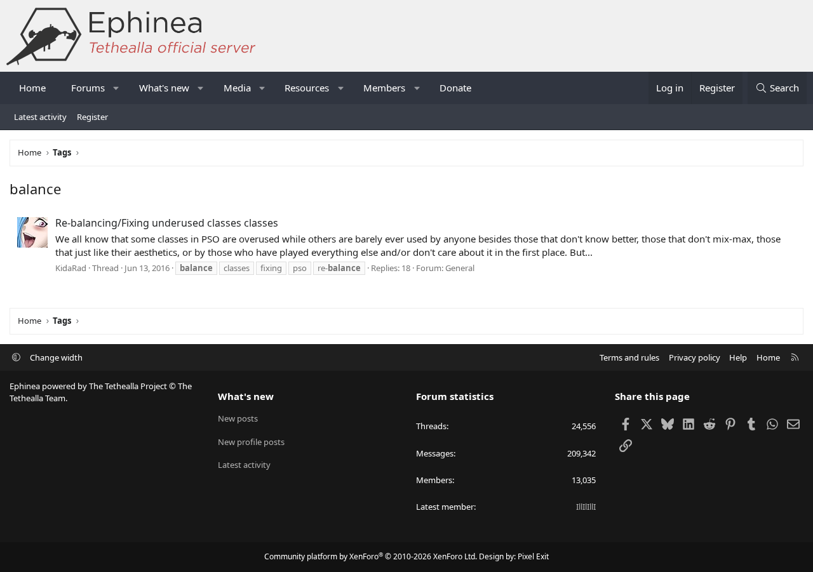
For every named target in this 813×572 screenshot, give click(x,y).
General (459, 268)
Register (92, 117)
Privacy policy (694, 357)
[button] (116, 88)
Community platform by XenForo (370, 556)
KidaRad (70, 268)
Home (32, 87)
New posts (238, 418)
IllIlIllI (586, 506)
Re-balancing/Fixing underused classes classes (166, 223)
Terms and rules (629, 357)
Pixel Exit (533, 556)
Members (384, 87)
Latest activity (40, 117)
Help (738, 357)
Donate (455, 87)
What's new (164, 87)
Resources (307, 87)
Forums (88, 87)
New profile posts (251, 442)
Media (237, 87)
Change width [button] (56, 357)
